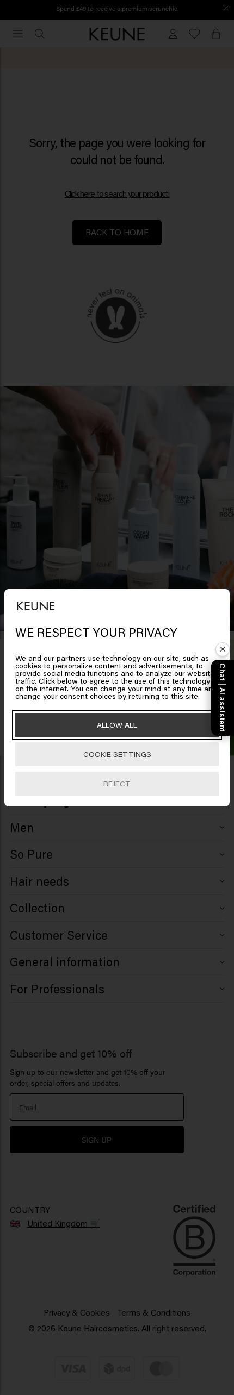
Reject (117, 783)
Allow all (117, 725)
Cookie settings (117, 754)
